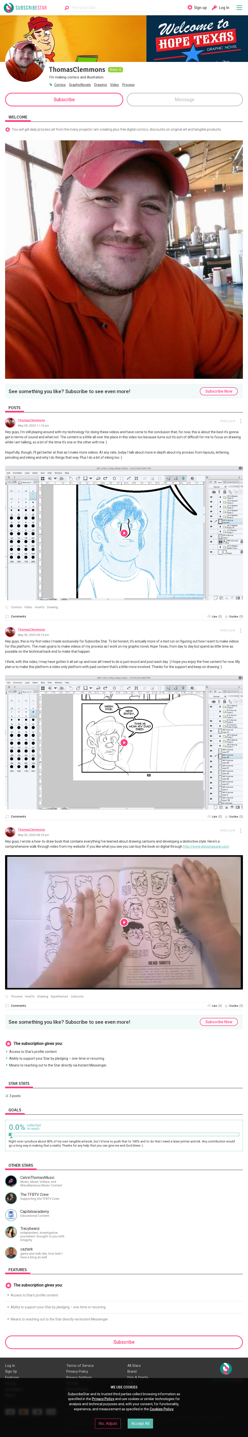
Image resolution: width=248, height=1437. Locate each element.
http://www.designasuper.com (206, 846)
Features (12, 1377)
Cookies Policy (161, 1409)
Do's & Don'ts (137, 1377)
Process (128, 85)
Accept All (140, 1423)
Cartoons (77, 996)
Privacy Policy (77, 1371)
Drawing (100, 85)
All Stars (134, 1365)
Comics (60, 85)
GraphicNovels (80, 85)
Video (114, 85)
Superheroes (59, 996)
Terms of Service (80, 1365)
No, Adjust (108, 1423)
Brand (132, 1371)
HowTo (40, 607)
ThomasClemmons (31, 420)
